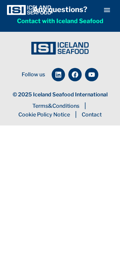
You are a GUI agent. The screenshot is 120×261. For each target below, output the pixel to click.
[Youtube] (91, 74)
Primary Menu (107, 10)
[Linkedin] (58, 74)
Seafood (102, 20)
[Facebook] (75, 74)
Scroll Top (98, 241)
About (71, 20)
